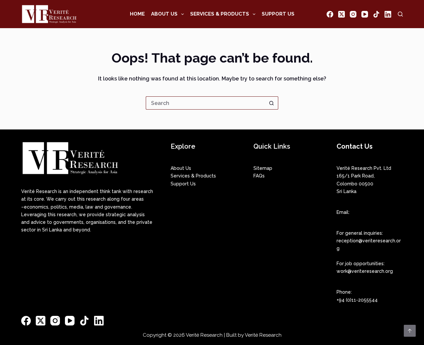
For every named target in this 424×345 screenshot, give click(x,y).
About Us (164, 14)
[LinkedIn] (388, 14)
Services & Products (219, 14)
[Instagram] (353, 14)
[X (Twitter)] (341, 14)
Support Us (278, 14)
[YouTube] (364, 14)
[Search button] (271, 103)
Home (137, 14)
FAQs (259, 175)
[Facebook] (330, 14)
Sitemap (262, 168)
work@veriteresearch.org (365, 271)
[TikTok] (376, 14)
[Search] (400, 14)
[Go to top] (410, 331)
